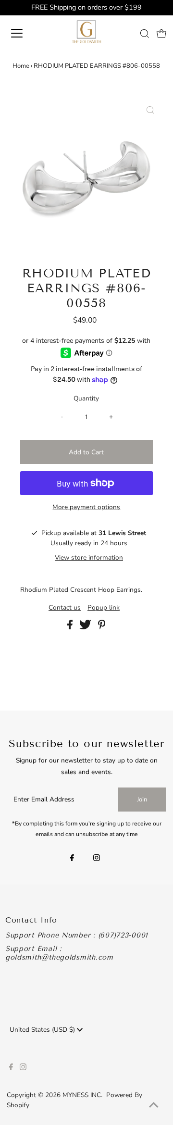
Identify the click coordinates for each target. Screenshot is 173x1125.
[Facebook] (72, 858)
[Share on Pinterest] (102, 627)
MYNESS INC (81, 1095)
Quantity (86, 398)
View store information (89, 557)
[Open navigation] (23, 33)
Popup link (103, 607)
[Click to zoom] (150, 111)
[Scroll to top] (153, 1105)
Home (20, 66)
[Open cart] (161, 33)
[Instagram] (96, 858)
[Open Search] (144, 33)
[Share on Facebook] (70, 627)
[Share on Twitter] (86, 627)
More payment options (86, 507)
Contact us (65, 607)
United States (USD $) (43, 1029)
